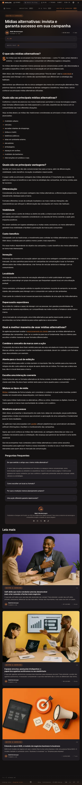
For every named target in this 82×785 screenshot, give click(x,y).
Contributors (47, 782)
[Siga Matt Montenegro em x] (41, 521)
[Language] (73, 2)
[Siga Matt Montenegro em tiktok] (48, 521)
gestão (34, 424)
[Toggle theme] (78, 2)
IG (66, 782)
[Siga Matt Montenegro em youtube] (44, 521)
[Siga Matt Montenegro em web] (33, 521)
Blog (39, 782)
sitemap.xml (12, 777)
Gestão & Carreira (14, 15)
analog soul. (13, 782)
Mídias (5, 392)
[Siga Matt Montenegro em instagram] (37, 521)
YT (74, 782)
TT (78, 782)
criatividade (67, 74)
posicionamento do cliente (37, 331)
